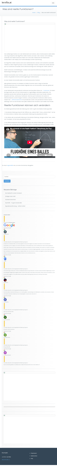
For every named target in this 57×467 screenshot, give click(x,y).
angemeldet (10, 165)
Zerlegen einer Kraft (10, 196)
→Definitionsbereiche (16, 99)
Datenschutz (34, 456)
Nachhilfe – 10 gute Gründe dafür (13, 202)
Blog (38, 12)
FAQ (32, 458)
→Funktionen (45, 90)
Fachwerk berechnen (10, 199)
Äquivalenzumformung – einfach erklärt (15, 206)
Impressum (34, 453)
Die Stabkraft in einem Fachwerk (13, 193)
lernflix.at (7, 2)
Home (33, 12)
